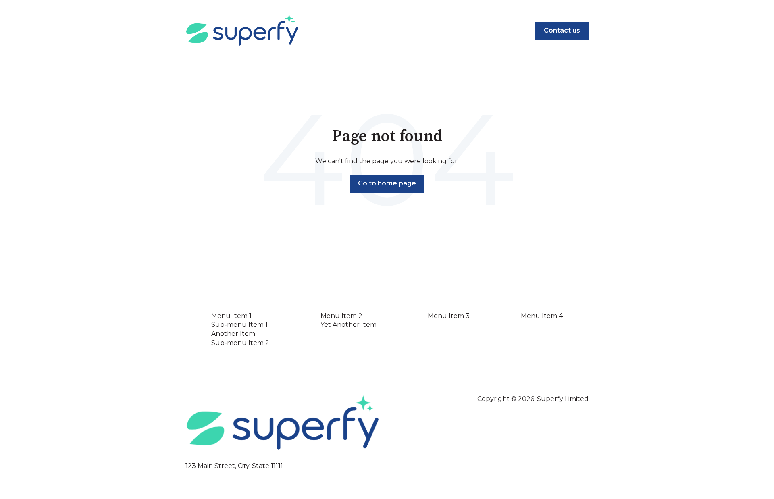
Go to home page (387, 183)
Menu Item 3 (449, 316)
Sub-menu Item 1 (239, 325)
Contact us (562, 30)
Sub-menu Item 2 (240, 343)
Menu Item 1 (231, 316)
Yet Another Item (348, 325)
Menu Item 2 (341, 316)
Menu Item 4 (542, 316)
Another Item (233, 333)
